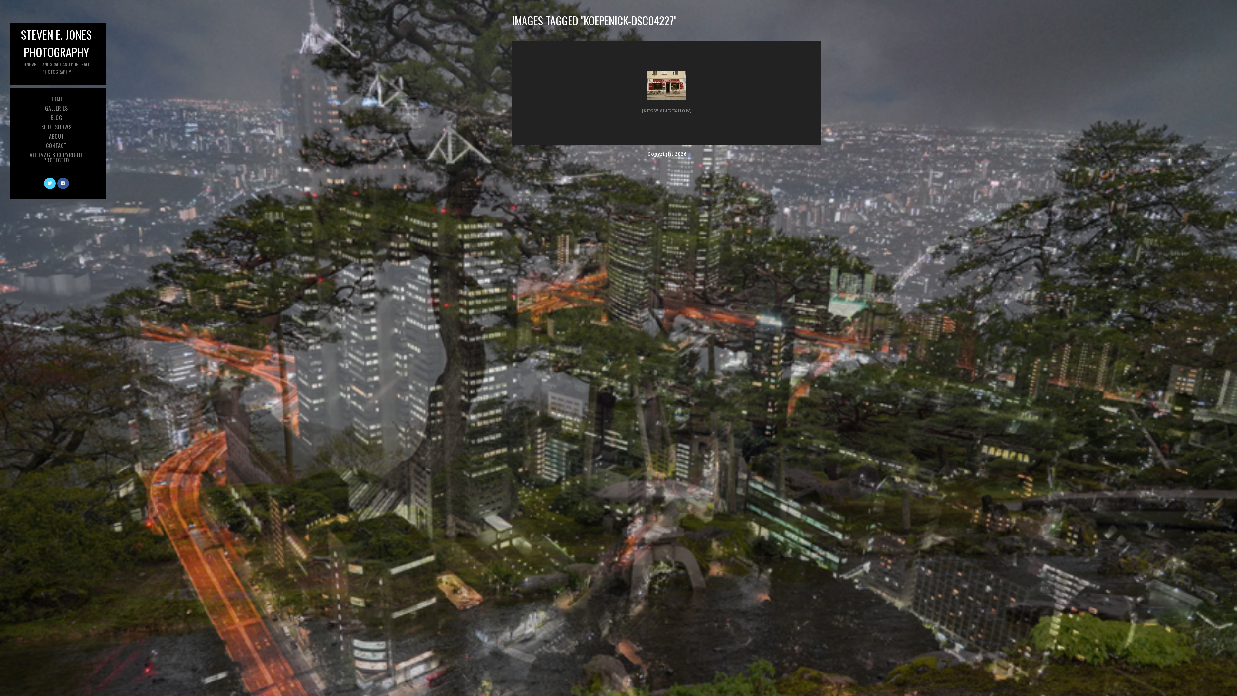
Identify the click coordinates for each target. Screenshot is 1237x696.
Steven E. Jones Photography (56, 50)
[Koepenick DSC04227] (666, 85)
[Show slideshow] (667, 110)
